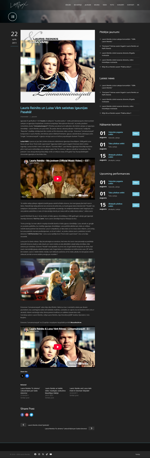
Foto (112, 5)
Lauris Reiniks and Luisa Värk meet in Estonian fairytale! (80, 389)
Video (105, 5)
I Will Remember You (35, 234)
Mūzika (96, 5)
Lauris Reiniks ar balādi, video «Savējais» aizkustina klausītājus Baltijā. (55, 390)
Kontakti (130, 5)
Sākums (68, 5)
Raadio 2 (43, 121)
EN (138, 5)
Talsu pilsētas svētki (116, 144)
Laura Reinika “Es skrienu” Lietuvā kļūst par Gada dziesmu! (30, 390)
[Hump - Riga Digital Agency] (138, 454)
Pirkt (136, 133)
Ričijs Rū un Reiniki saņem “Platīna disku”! (116, 67)
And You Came (39, 219)
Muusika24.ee (76, 322)
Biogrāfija (78, 5)
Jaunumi (88, 5)
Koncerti (120, 5)
